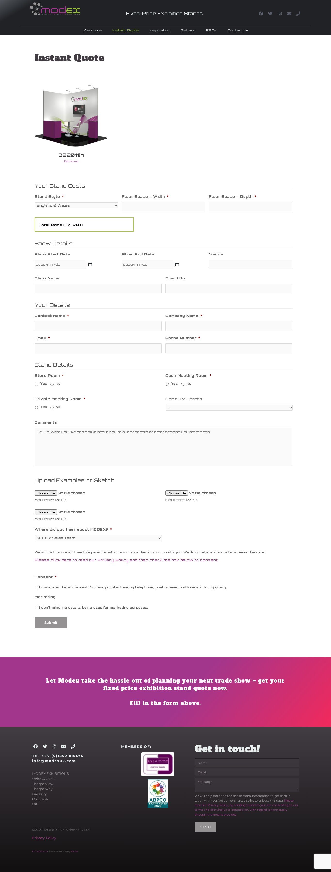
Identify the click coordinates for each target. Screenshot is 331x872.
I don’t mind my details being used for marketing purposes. (93, 607)
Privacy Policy (44, 838)
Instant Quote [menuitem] (125, 30)
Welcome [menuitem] (93, 30)
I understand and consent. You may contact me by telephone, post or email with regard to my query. (133, 587)
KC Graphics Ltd (40, 851)
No (58, 383)
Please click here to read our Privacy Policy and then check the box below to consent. (127, 560)
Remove (71, 161)
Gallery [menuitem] (188, 30)
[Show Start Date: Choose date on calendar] (90, 264)
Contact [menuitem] (235, 30)
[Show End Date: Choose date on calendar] (177, 264)
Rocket (74, 851)
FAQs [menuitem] (211, 30)
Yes (43, 383)
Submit (50, 622)
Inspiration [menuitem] (160, 30)
